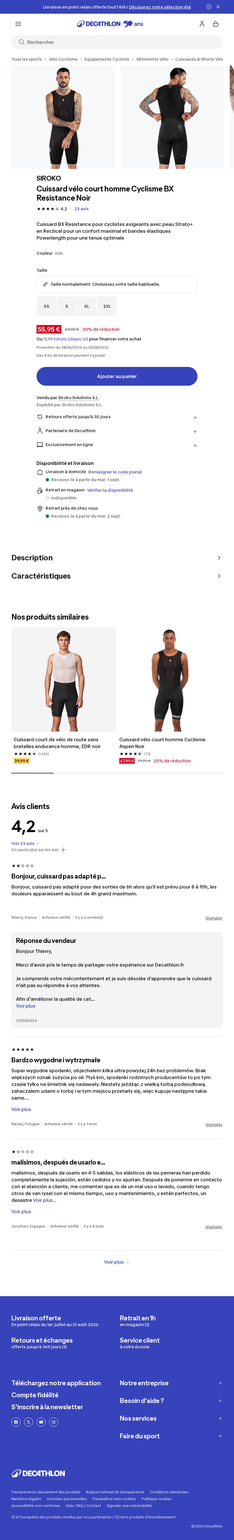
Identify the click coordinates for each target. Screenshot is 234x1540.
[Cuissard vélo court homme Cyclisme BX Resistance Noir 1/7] (63, 117)
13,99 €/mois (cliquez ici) (65, 339)
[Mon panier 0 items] (216, 24)
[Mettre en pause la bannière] (208, 6)
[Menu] (18, 24)
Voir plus (25, 1006)
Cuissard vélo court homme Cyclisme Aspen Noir (162, 743)
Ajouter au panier (117, 376)
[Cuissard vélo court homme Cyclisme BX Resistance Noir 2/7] (172, 117)
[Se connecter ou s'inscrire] (202, 24)
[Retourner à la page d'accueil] (110, 24)
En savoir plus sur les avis (35, 849)
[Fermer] (218, 6)
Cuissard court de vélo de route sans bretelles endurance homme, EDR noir (57, 743)
